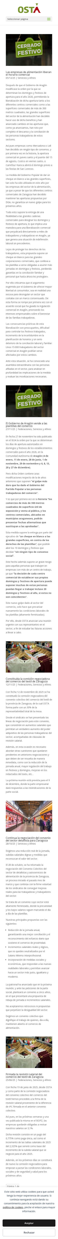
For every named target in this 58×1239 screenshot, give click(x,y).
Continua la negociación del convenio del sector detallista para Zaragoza (28, 839)
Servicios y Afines (27, 77)
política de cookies (13, 1207)
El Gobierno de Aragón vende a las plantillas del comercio (26, 425)
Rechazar (29, 1232)
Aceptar (29, 1223)
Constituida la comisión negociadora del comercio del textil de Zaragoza (28, 680)
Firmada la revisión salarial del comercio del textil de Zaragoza (24, 1075)
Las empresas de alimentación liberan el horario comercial (28, 73)
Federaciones (25, 429)
